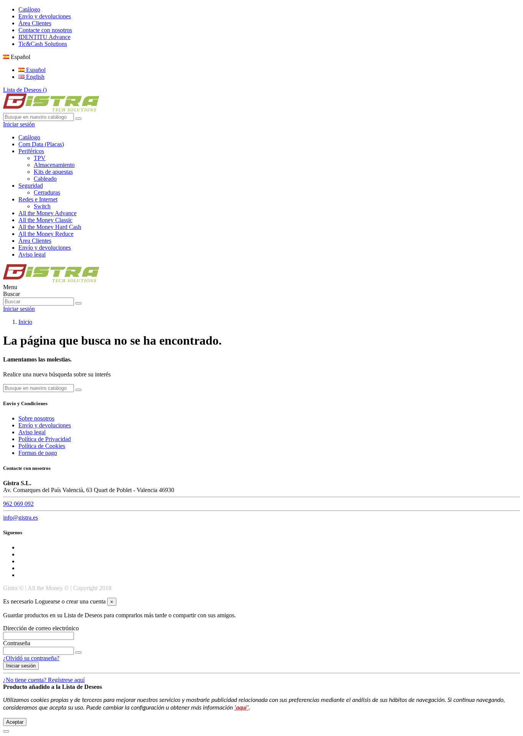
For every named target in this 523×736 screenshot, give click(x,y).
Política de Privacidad (44, 439)
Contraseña (16, 643)
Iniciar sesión (21, 666)
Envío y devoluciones (44, 16)
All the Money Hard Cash (49, 227)
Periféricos (31, 151)
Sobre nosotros (36, 418)
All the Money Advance (47, 213)
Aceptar (14, 722)
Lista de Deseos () (25, 90)
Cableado (45, 178)
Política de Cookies (41, 446)
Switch (42, 206)
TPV (40, 158)
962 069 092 (18, 503)
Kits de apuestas (53, 171)
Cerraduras (47, 192)
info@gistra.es (20, 517)
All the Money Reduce (46, 234)
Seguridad (30, 185)
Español (35, 70)
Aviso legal (32, 254)
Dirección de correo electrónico (41, 628)
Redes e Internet (37, 199)
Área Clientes (34, 23)
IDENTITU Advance (44, 37)
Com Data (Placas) (41, 144)
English (34, 77)
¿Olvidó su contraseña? (31, 658)
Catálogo (29, 9)
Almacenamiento (54, 165)
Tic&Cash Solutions (42, 44)
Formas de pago (37, 453)
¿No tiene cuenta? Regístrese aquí (44, 680)
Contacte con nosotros (45, 30)
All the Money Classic (45, 220)
